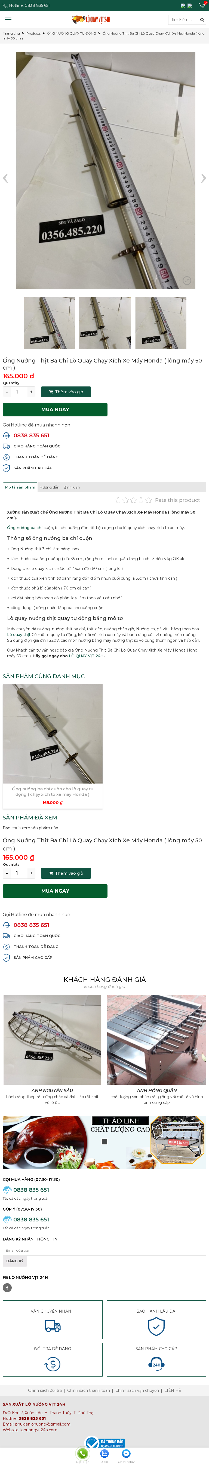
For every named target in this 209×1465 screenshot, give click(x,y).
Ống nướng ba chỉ (24, 527)
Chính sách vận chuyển (137, 1390)
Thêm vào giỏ (68, 391)
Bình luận (72, 487)
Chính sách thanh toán (88, 1390)
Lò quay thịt (18, 634)
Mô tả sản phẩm (20, 487)
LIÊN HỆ (172, 1390)
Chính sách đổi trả (45, 1390)
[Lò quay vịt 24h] (91, 20)
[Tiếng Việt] (183, 5)
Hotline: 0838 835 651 (29, 5)
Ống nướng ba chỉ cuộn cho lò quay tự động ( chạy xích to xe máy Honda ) (52, 791)
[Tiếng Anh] (190, 5)
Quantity (11, 383)
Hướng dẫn (49, 487)
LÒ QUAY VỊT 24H (86, 655)
